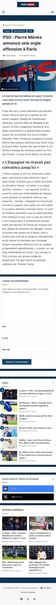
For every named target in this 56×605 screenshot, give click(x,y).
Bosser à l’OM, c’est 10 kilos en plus (35, 428)
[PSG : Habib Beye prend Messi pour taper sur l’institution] (14, 553)
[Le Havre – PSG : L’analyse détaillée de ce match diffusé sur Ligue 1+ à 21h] (9, 394)
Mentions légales (28, 592)
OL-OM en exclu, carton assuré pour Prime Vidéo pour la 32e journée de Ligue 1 (36, 455)
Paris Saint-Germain (29, 100)
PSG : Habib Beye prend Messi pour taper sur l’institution (13, 565)
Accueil (7, 25)
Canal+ (7, 31)
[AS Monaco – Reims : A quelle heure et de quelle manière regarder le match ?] (9, 406)
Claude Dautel (10, 56)
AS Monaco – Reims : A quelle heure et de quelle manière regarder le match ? (35, 406)
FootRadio (47, 588)
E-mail (5, 338)
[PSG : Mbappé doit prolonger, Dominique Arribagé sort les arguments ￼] (41, 553)
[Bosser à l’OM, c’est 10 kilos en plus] (9, 432)
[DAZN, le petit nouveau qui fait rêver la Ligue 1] (9, 420)
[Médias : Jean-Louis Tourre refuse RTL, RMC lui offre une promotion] (9, 444)
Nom (4, 326)
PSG (30, 31)
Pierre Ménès (18, 25)
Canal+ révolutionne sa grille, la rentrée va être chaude (40, 535)
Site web (6, 349)
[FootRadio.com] (28, 4)
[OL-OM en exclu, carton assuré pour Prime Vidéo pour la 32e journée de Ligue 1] (9, 456)
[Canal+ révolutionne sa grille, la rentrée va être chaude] (41, 523)
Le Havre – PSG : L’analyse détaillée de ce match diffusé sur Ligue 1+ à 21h (14, 535)
